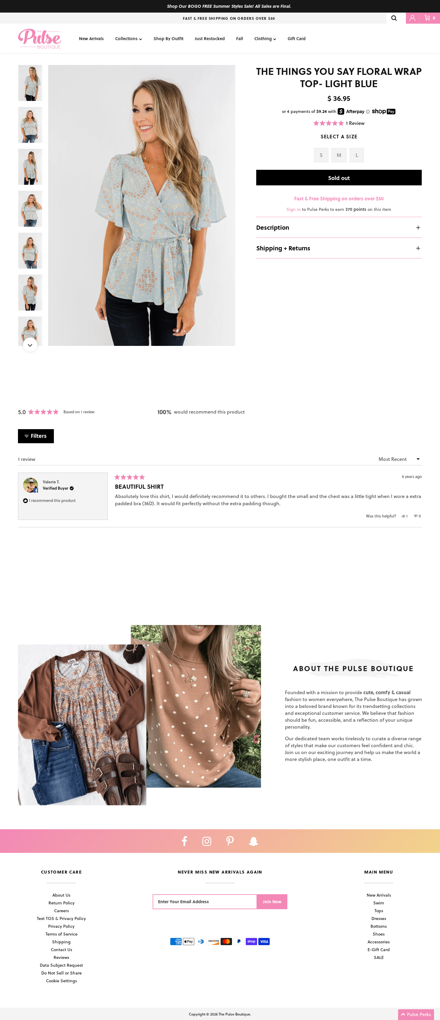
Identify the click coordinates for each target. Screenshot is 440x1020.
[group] (141, 205)
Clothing (263, 38)
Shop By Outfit (168, 38)
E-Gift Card (379, 949)
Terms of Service (61, 934)
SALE (379, 957)
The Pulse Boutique (234, 1014)
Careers (61, 910)
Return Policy (61, 903)
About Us (61, 895)
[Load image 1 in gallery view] (141, 205)
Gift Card (297, 38)
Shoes (379, 934)
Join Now (272, 901)
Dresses (378, 918)
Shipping (61, 942)
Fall (239, 38)
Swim (378, 903)
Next (30, 345)
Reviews (61, 957)
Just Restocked (210, 38)
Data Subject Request (61, 965)
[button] (339, 123)
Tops (378, 910)
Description (272, 227)
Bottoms (379, 926)
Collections (126, 38)
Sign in (293, 209)
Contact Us (61, 949)
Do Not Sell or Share (61, 973)
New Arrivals (91, 38)
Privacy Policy (61, 926)
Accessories (379, 942)
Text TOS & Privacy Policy (61, 918)
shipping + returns (283, 247)
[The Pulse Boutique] (39, 38)
